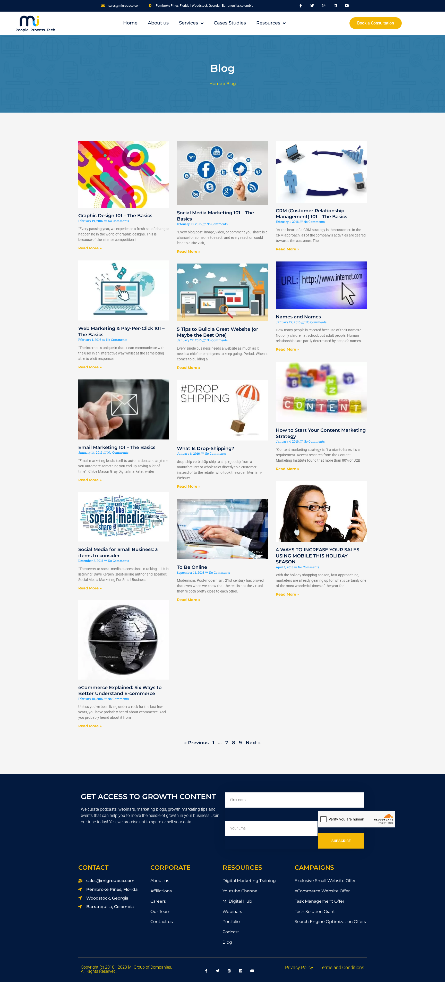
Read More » (90, 248)
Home (215, 83)
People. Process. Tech (35, 30)
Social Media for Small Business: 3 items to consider (118, 552)
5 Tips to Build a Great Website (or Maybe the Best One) (217, 332)
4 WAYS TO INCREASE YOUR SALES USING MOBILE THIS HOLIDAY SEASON (317, 556)
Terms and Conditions (342, 967)
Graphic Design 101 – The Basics (115, 215)
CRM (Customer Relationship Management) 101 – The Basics (311, 213)
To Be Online (192, 567)
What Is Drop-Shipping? (205, 448)
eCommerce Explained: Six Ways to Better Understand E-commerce (120, 690)
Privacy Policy (299, 967)
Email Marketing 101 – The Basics (116, 447)
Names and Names (298, 317)
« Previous (196, 743)
